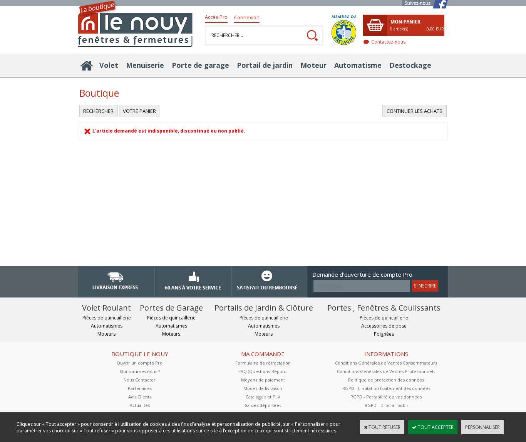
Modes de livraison (262, 388)
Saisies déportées (263, 405)
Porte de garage (200, 65)
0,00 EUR (435, 29)
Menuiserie (145, 65)
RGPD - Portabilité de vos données (386, 397)
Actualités (140, 405)
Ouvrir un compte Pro (139, 363)
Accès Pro (216, 16)
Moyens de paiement (263, 380)
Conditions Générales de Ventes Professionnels (386, 371)
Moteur (313, 65)
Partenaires (140, 388)
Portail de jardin (265, 65)
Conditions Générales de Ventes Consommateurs (386, 363)
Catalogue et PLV (263, 397)
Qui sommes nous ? (140, 371)
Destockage (410, 65)
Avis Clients (139, 397)
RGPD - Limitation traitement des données (386, 388)
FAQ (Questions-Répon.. (262, 371)
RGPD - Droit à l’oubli (386, 405)
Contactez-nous (388, 42)
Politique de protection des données (386, 380)
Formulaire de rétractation (263, 363)
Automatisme (358, 65)
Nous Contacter (140, 380)
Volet (108, 65)
